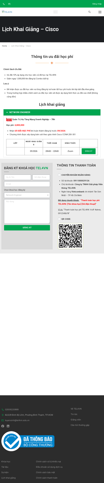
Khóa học (5, 461)
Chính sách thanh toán (46, 477)
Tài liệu (4, 467)
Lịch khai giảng (8, 477)
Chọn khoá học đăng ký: (14, 190)
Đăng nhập (97, 4)
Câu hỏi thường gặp (80, 425)
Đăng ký (88, 151)
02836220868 (12, 409)
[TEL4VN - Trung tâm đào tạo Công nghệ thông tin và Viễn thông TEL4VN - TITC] (10, 12)
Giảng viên (76, 419)
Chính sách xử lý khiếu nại (48, 461)
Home (4, 46)
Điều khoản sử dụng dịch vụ (49, 467)
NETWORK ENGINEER (19, 112)
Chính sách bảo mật (45, 472)
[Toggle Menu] (55, 12)
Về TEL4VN (76, 408)
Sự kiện (5, 472)
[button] (52, 112)
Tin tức (74, 414)
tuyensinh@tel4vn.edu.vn (17, 420)
